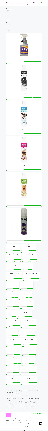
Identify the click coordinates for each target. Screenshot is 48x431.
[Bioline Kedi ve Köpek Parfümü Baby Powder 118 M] (13, 376)
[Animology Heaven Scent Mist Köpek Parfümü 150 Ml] (29, 338)
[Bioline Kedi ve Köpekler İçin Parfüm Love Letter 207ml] (24, 310)
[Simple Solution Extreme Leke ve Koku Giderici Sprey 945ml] (12, 291)
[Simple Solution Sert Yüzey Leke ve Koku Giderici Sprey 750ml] (25, 291)
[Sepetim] (41, 2)
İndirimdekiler (7, 422)
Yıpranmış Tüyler (8, 24)
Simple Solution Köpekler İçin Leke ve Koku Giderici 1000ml (14, 273)
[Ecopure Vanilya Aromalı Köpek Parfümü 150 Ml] (13, 244)
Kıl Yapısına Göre (8, 22)
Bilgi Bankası (7, 423)
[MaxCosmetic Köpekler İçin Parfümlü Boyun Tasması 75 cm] (13, 357)
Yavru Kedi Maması (14, 420)
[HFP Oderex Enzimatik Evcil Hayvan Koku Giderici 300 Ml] (12, 329)
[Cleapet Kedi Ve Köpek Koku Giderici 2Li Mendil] (27, 263)
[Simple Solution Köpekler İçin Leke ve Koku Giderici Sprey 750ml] (31, 272)
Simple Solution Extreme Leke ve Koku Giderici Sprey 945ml (12, 292)
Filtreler (7, 29)
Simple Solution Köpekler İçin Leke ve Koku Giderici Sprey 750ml (31, 273)
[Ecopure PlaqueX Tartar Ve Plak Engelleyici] (27, 300)
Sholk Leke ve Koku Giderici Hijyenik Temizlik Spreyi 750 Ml (29, 320)
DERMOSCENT (8, 13)
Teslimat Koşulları (20, 419)
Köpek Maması (13, 423)
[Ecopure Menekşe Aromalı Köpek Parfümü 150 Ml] (24, 221)
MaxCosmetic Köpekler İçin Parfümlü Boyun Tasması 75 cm (14, 358)
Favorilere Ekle (41, 170)
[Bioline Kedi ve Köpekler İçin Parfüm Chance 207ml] (13, 319)
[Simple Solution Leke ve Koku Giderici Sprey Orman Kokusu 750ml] (27, 282)
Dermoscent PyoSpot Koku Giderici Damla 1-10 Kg (13, 254)
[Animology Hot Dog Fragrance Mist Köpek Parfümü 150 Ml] (14, 338)
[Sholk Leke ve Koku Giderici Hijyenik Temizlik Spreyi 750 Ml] (29, 319)
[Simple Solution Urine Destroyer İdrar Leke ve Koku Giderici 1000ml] (13, 300)
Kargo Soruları (20, 420)
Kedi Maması (13, 419)
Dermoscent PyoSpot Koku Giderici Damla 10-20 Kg (29, 254)
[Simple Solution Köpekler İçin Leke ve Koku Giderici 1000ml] (14, 272)
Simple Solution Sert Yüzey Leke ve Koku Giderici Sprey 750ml (25, 292)
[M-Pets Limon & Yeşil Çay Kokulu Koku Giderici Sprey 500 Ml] (29, 376)
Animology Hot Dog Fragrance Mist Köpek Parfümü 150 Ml (14, 339)
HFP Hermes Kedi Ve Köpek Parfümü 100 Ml (28, 358)
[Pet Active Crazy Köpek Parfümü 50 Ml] (24, 114)
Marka (6, 8)
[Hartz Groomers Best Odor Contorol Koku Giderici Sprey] (28, 244)
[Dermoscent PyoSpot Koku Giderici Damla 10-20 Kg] (29, 253)
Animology (8, 10)
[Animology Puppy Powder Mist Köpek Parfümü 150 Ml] (13, 348)
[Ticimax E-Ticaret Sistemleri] (24, 430)
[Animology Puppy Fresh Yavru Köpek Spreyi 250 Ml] (29, 348)
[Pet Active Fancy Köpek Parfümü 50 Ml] (24, 150)
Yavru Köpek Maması (14, 422)
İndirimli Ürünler (8, 30)
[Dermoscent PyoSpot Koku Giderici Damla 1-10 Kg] (13, 253)
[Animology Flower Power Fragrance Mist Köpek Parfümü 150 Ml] (28, 366)
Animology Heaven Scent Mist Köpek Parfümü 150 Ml (29, 339)
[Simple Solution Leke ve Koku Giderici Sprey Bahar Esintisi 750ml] (12, 282)
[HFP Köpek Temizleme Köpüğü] (11, 310)
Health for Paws (8, 17)
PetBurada (40, 413)
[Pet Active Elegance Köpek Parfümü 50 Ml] (24, 185)
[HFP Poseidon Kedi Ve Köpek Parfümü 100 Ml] (12, 366)
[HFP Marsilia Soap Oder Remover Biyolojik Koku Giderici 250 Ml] (27, 329)
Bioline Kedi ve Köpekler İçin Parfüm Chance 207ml (13, 320)
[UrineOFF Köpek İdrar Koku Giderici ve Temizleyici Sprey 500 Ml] (24, 44)
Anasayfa (7, 419)
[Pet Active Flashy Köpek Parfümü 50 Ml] (24, 78)
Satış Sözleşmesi (20, 422)
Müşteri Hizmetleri (7, 420)
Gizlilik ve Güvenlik (20, 423)
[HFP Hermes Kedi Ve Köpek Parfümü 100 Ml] (28, 357)
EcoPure (7, 14)
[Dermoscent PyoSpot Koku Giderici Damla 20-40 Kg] (14, 263)
